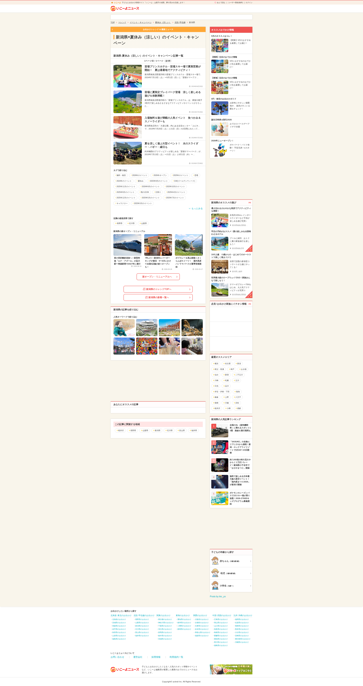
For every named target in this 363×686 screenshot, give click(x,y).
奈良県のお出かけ (202, 629)
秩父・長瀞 (219, 369)
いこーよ (117, 3)
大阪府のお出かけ (202, 619)
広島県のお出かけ (221, 619)
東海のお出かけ (183, 615)
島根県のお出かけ (221, 632)
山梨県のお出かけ (142, 623)
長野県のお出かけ (142, 619)
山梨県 (145, 430)
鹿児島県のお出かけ (242, 639)
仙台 (216, 375)
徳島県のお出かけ (221, 645)
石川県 (170, 430)
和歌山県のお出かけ (202, 632)
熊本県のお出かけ (242, 629)
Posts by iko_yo (218, 596)
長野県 (133, 430)
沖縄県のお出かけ (242, 642)
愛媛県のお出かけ (221, 636)
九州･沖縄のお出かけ (242, 615)
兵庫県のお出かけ (202, 626)
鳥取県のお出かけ (221, 629)
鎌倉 (216, 397)
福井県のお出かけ (142, 636)
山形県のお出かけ (119, 636)
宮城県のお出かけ (119, 623)
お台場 (243, 369)
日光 (216, 386)
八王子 (238, 397)
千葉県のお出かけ (165, 626)
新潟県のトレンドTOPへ (158, 289)
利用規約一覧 (176, 657)
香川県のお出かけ (221, 642)
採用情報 (156, 657)
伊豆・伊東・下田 (222, 392)
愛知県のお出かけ (184, 619)
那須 (239, 363)
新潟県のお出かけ (142, 626)
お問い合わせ (117, 657)
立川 (237, 380)
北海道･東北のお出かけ (121, 615)
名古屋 (228, 363)
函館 (239, 408)
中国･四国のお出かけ (221, 615)
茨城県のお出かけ (165, 639)
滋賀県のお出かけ (202, 636)
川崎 (216, 380)
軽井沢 (121, 430)
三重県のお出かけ (184, 626)
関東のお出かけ (163, 615)
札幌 (227, 380)
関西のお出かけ (200, 615)
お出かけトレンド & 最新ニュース (158, 29)
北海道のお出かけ (119, 619)
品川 (227, 386)
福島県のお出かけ (119, 639)
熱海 (238, 392)
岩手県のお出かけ (119, 629)
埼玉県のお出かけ (165, 629)
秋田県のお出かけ (119, 632)
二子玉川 (239, 375)
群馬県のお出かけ (165, 632)
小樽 (229, 408)
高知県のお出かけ (221, 639)
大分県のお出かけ (242, 632)
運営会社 (137, 657)
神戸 (232, 369)
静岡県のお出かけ (184, 629)
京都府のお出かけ (202, 623)
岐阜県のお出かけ (184, 623)
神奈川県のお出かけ (166, 623)
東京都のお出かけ (165, 619)
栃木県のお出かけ (165, 636)
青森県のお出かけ (119, 626)
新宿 (227, 375)
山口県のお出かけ (221, 626)
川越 (227, 403)
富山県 (182, 430)
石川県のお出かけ (142, 629)
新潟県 (157, 430)
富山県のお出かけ (142, 632)
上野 (227, 397)
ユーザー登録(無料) (235, 3)
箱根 (216, 403)
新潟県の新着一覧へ (158, 297)
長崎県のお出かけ (242, 626)
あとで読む (221, 3)
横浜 (216, 363)
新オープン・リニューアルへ (157, 276)
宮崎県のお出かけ (242, 636)
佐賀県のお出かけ (242, 623)
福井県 (194, 430)
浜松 (237, 403)
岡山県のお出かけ (221, 623)
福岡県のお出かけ (242, 619)
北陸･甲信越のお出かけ (144, 615)
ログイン (249, 3)
